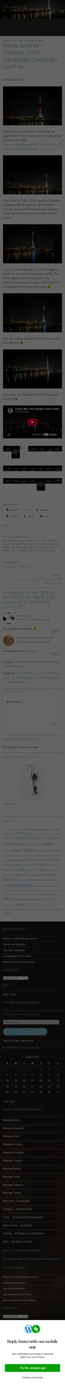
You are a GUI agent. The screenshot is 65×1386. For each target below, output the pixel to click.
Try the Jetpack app (32, 1367)
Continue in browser (32, 1377)
